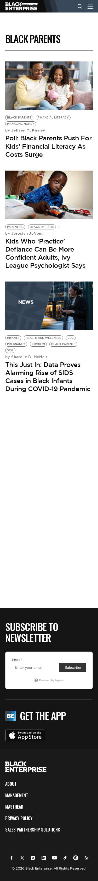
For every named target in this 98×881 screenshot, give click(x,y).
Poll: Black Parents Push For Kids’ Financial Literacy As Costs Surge (48, 146)
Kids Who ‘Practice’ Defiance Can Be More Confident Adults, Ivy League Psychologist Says (45, 253)
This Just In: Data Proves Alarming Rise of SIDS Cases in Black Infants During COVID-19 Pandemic (47, 376)
